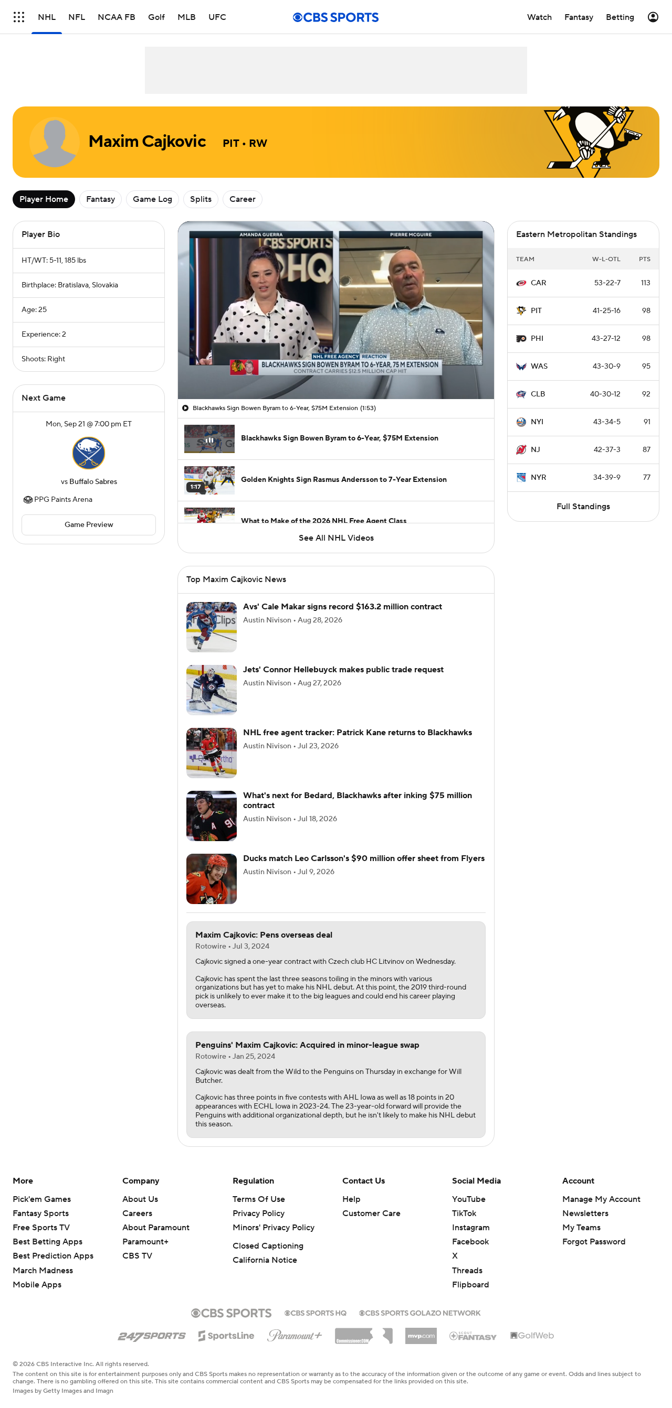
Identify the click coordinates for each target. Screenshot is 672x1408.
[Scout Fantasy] (473, 1335)
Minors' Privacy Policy (273, 1227)
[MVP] (421, 1332)
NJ (535, 450)
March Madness (43, 1270)
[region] (336, 310)
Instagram (471, 1227)
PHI (537, 338)
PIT (536, 311)
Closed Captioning (268, 1246)
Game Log (152, 199)
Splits (201, 199)
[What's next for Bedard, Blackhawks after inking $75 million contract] (211, 816)
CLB (538, 394)
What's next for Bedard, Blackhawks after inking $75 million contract (357, 800)
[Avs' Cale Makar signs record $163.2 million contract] (211, 627)
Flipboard (470, 1285)
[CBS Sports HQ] (315, 1312)
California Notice (265, 1260)
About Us (140, 1199)
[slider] (336, 369)
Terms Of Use (259, 1199)
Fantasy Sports (41, 1213)
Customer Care (371, 1213)
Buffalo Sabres (93, 482)
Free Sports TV (41, 1227)
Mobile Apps (37, 1285)
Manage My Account (601, 1199)
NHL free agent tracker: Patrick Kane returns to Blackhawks (357, 732)
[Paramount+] (294, 1333)
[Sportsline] (226, 1334)
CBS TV (137, 1256)
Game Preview (89, 525)
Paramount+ (145, 1242)
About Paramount (156, 1227)
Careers (137, 1213)
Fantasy (100, 199)
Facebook (470, 1242)
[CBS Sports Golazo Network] (420, 1312)
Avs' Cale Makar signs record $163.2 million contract (342, 606)
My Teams (581, 1227)
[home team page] (89, 453)
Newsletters (585, 1213)
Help (351, 1199)
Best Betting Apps (47, 1242)
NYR (539, 477)
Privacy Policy (259, 1213)
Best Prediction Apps (53, 1256)
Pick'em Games (42, 1199)
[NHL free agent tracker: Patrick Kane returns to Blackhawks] (211, 753)
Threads (467, 1270)
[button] (19, 17)
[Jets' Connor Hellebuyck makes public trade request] (211, 690)
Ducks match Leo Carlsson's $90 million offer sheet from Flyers (364, 858)
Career (242, 199)
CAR (539, 283)
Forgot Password (594, 1242)
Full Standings (583, 506)
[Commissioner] (364, 1332)
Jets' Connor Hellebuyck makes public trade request (343, 669)
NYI (537, 422)
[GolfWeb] (532, 1336)
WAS (539, 366)
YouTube (469, 1199)
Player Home (43, 199)
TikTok (464, 1213)
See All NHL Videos (336, 538)
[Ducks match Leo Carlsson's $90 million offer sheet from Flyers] (211, 879)
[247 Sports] (152, 1334)
